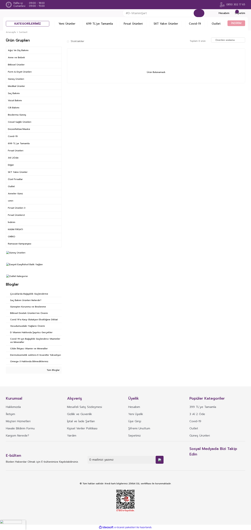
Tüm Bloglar (53, 370)
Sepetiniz (134, 435)
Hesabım (134, 407)
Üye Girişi (134, 421)
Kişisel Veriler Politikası (82, 428)
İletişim (10, 414)
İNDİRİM (236, 23)
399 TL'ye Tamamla (202, 407)
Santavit (23, 32)
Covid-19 (195, 24)
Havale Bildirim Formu (20, 428)
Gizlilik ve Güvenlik (79, 414)
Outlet (216, 24)
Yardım (71, 435)
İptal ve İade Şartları (81, 421)
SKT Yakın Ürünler (166, 24)
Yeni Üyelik (135, 414)
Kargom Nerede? (17, 435)
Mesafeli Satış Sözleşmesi (84, 407)
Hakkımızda (13, 407)
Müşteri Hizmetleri (18, 421)
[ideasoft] (106, 527)
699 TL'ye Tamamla (99, 24)
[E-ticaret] (125, 527)
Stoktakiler (77, 41)
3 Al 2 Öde (197, 414)
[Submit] (160, 460)
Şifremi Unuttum (139, 428)
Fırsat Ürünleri (133, 24)
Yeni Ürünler (67, 24)
